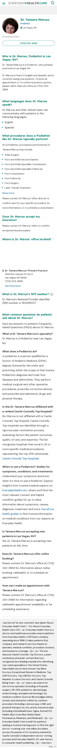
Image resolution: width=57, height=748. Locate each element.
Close (51, 747)
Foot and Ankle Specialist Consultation (25, 164)
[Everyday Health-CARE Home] (27, 3)
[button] (52, 3)
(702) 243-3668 (28, 43)
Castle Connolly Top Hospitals (20, 458)
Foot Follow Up (13, 178)
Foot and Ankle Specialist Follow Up (24, 168)
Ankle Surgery (12, 154)
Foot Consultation (14, 173)
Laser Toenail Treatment (18, 187)
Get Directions (13, 285)
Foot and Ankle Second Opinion (21, 159)
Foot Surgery (12, 183)
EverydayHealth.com (14, 490)
